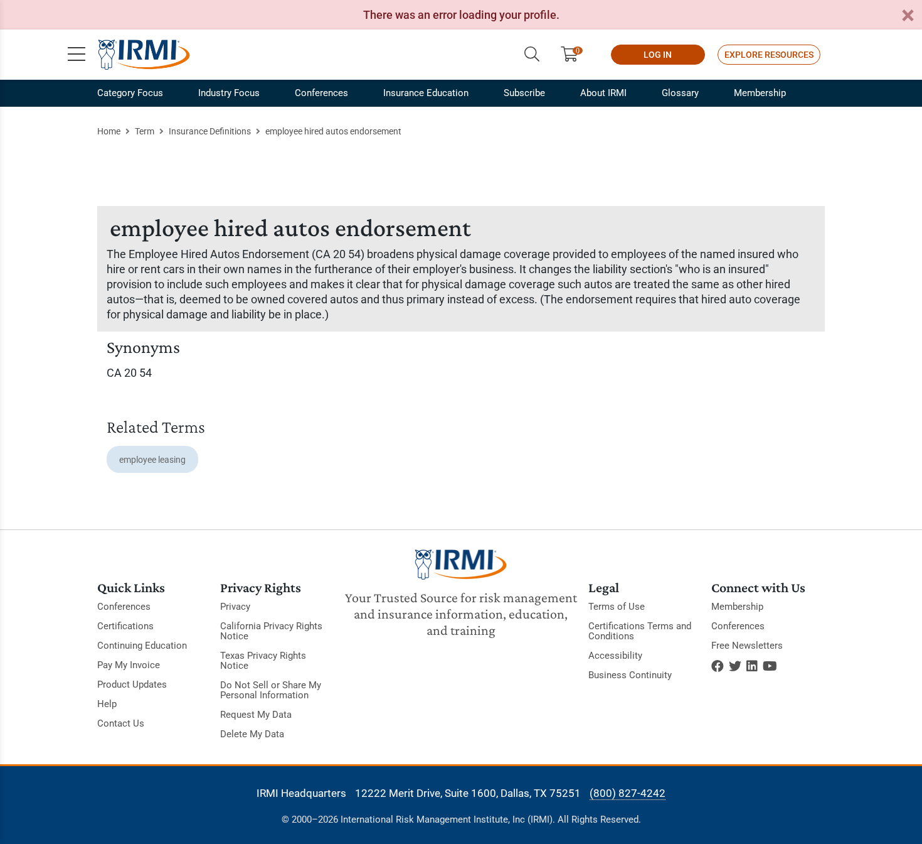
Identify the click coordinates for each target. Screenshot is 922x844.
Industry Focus (229, 93)
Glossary (680, 93)
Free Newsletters (747, 645)
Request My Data (256, 714)
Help (107, 704)
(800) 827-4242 (627, 793)
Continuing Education (142, 645)
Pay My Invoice (128, 665)
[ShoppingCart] (574, 55)
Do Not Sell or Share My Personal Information (270, 690)
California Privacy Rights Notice (271, 631)
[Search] (532, 55)
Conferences (321, 93)
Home (108, 131)
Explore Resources (768, 55)
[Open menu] (76, 55)
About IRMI (603, 93)
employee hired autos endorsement (333, 131)
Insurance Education (426, 93)
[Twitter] (735, 666)
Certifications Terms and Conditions (639, 631)
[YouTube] (770, 666)
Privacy (235, 606)
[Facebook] (717, 666)
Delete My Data (252, 734)
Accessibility (615, 655)
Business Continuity (630, 675)
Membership (760, 93)
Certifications (125, 626)
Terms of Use (616, 606)
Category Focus (130, 93)
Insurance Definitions (210, 131)
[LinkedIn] (752, 666)
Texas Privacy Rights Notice (263, 660)
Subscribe (524, 93)
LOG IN (658, 55)
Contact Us (120, 723)
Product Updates (132, 684)
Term (144, 131)
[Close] (907, 16)
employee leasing (152, 460)
